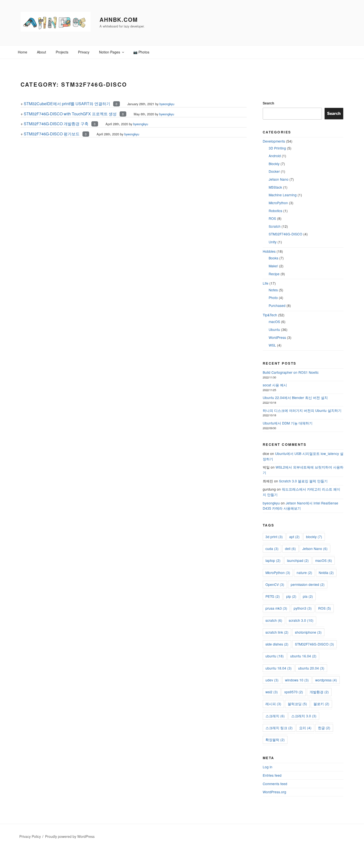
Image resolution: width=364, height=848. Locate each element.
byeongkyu (166, 103)
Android (275, 155)
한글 (324, 727)
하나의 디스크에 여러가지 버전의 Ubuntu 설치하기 (302, 410)
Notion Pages (109, 52)
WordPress (277, 337)
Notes (273, 289)
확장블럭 (275, 739)
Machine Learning (283, 194)
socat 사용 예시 (275, 384)
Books (273, 257)
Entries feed (272, 775)
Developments (274, 141)
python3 (303, 608)
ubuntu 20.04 (311, 668)
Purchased (277, 305)
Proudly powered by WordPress (70, 836)
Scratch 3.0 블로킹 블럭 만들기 (303, 480)
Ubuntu (274, 329)
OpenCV (274, 584)
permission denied (308, 584)
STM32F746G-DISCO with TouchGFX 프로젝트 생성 (70, 114)
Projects (62, 52)
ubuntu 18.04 (278, 668)
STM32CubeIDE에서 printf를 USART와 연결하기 (67, 103)
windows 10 (297, 679)
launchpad (298, 560)
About (41, 52)
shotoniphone (308, 632)
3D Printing (277, 148)
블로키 (321, 703)
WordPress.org (274, 791)
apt (294, 536)
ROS (272, 218)
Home (22, 52)
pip (291, 596)
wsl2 (271, 691)
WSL (272, 345)
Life (265, 283)
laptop (273, 560)
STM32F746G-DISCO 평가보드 (51, 134)
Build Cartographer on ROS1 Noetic (291, 372)
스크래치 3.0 (303, 715)
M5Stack (275, 187)
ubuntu (274, 655)
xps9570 (293, 691)
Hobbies (269, 251)
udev (272, 679)
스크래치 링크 (279, 727)
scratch (273, 620)
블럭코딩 (297, 703)
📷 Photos (141, 52)
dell (290, 548)
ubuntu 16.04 (303, 655)
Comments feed (275, 783)
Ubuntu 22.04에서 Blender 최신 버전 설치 (295, 397)
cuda (272, 548)
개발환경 (319, 691)
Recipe (274, 273)
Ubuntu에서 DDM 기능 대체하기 (287, 423)
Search (268, 103)
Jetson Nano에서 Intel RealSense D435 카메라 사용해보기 (300, 505)
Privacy (83, 52)
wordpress (326, 679)
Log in (267, 766)
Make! (273, 265)
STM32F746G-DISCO (285, 233)
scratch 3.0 (301, 620)
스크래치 (275, 715)
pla (308, 596)
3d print (274, 536)
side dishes (276, 644)
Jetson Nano (278, 179)
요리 (305, 727)
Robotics (275, 210)
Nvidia (326, 572)
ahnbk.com (119, 20)
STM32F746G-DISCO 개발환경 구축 (56, 123)
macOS (274, 321)
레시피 (273, 703)
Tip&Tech (270, 314)
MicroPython (278, 202)
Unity (273, 241)
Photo (273, 297)
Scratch (275, 226)
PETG (272, 596)
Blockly (274, 163)
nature (304, 572)
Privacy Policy (30, 836)
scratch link (276, 632)
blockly (314, 536)
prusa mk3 (276, 608)
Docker (274, 171)
